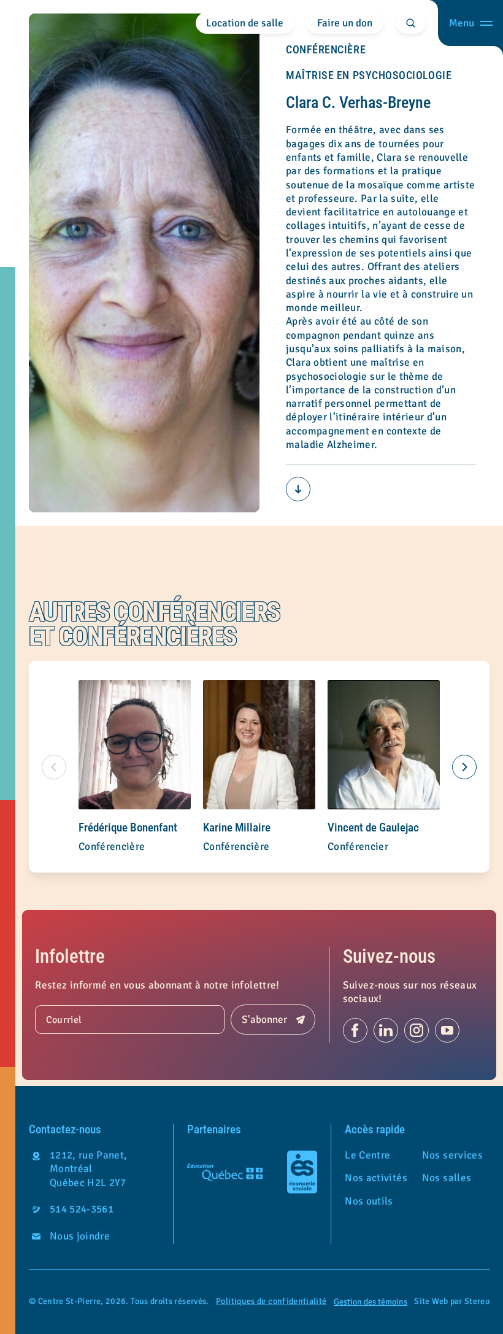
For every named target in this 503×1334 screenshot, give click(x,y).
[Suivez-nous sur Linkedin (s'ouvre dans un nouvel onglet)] (386, 1030)
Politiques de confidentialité (271, 1301)
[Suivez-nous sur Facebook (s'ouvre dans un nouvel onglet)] (355, 1030)
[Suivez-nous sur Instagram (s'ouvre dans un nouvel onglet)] (416, 1030)
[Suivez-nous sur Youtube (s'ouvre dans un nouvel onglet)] (447, 1030)
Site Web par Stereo (452, 1301)
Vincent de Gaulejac (373, 828)
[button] (464, 767)
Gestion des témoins (370, 1302)
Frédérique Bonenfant (128, 828)
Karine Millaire (237, 828)
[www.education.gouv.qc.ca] (225, 1172)
